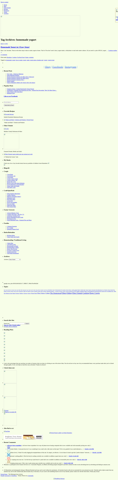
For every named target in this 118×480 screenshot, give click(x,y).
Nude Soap (8, 291)
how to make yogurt (21, 60)
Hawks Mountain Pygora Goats (15, 217)
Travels (67, 291)
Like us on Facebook (11, 96)
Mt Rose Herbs (11, 235)
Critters (47, 293)
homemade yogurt (10, 60)
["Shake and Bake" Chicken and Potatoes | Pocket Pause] (18, 120)
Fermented (35, 291)
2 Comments (4, 54)
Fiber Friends (7, 7)
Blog (5, 6)
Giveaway (61, 291)
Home (5, 5)
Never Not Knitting (12, 202)
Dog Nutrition (28, 291)
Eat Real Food (21, 57)
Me (94, 291)
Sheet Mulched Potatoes (13, 75)
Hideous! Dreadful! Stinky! (14, 196)
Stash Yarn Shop (11, 205)
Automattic (30, 475)
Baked (14, 293)
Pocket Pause (34, 293)
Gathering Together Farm (13, 216)
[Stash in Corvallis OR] (10, 412)
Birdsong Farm (11, 93)
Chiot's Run (10, 243)
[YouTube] (7, 431)
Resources (6, 10)
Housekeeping (21, 291)
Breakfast (9, 57)
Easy (106, 291)
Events (17, 291)
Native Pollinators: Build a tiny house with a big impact (21, 82)
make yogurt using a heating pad (35, 60)
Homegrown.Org (11, 218)
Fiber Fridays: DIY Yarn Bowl (14, 91)
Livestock (57, 291)
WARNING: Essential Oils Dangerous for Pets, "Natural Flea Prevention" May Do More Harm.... (32, 90)
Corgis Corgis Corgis (12, 178)
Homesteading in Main (13, 247)
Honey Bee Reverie (12, 249)
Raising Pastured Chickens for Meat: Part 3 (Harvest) (20, 77)
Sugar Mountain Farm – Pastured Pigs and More (19, 220)
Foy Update (10, 228)
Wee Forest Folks (11, 206)
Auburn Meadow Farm (13, 213)
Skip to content (4, 2)
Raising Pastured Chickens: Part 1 (15, 79)
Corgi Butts (10, 174)
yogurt (45, 60)
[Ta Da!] (6, 128)
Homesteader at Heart (12, 246)
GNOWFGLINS (11, 244)
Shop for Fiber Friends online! (12, 325)
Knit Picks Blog (11, 199)
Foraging (32, 291)
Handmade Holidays (50, 291)
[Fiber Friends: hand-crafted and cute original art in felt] (18, 154)
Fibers (64, 293)
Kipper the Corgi (11, 181)
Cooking (14, 57)
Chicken (39, 291)
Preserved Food (98, 291)
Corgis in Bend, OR (12, 180)
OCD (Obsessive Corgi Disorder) (15, 184)
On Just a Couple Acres (13, 250)
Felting (69, 293)
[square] (6, 410)
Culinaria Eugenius (12, 226)
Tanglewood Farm (11, 252)
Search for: (6, 323)
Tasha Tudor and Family (13, 186)
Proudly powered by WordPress (9, 475)
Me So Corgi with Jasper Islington (15, 183)
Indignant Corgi (11, 198)
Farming (17, 293)
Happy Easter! (10, 81)
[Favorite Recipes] (9, 114)
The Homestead (55, 293)
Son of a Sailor (11, 203)
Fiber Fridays (41, 293)
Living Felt (10, 201)
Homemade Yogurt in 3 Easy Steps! (15, 47)
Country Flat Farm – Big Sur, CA (15, 214)
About (5, 12)
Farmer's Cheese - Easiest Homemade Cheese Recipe (20, 89)
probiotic (31, 57)
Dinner (85, 291)
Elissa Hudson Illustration (13, 193)
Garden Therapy (11, 195)
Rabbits (21, 293)
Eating (26, 57)
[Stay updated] (117, 18)
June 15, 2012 (4, 43)
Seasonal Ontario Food (13, 229)
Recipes (6, 9)
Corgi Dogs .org (11, 176)
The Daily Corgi (11, 187)
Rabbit (24, 291)
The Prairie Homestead (13, 253)
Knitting (78, 291)
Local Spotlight (90, 291)
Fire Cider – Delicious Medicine (15, 74)
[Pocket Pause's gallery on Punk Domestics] (60, 432)
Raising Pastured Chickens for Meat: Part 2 (18, 78)
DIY (75, 291)
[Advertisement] (52, 271)
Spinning (12, 291)
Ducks (42, 291)
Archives (6, 13)
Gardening (82, 291)
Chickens (25, 293)
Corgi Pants (10, 177)
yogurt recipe (51, 60)
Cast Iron (103, 291)
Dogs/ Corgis (95, 293)
